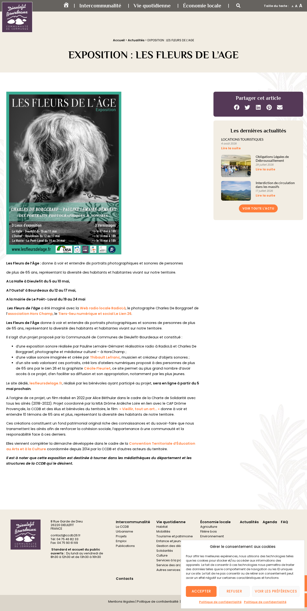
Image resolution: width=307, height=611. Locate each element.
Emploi (121, 541)
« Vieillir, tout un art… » (139, 409)
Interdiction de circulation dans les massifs (275, 185)
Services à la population (175, 560)
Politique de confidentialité (220, 602)
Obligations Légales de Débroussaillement (272, 158)
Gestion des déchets (172, 546)
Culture (162, 555)
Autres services (168, 570)
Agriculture (208, 526)
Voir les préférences (276, 591)
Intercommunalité (100, 6)
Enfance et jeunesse (172, 541)
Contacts (124, 578)
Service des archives (172, 565)
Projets (121, 536)
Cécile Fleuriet (97, 368)
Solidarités (164, 550)
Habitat (162, 526)
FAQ (284, 522)
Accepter (201, 591)
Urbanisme (124, 531)
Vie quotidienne (152, 6)
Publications (125, 546)
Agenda (270, 522)
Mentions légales (121, 601)
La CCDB (122, 526)
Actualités (136, 40)
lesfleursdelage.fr (46, 383)
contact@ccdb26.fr (66, 535)
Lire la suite (231, 148)
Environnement (212, 536)
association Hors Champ (30, 313)
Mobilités (163, 531)
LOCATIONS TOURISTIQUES (242, 139)
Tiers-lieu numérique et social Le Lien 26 (94, 313)
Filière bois (208, 531)
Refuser (234, 591)
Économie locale (202, 6)
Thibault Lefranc (105, 357)
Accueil (119, 40)
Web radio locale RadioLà (103, 308)
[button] (238, 6)
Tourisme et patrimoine (174, 536)
